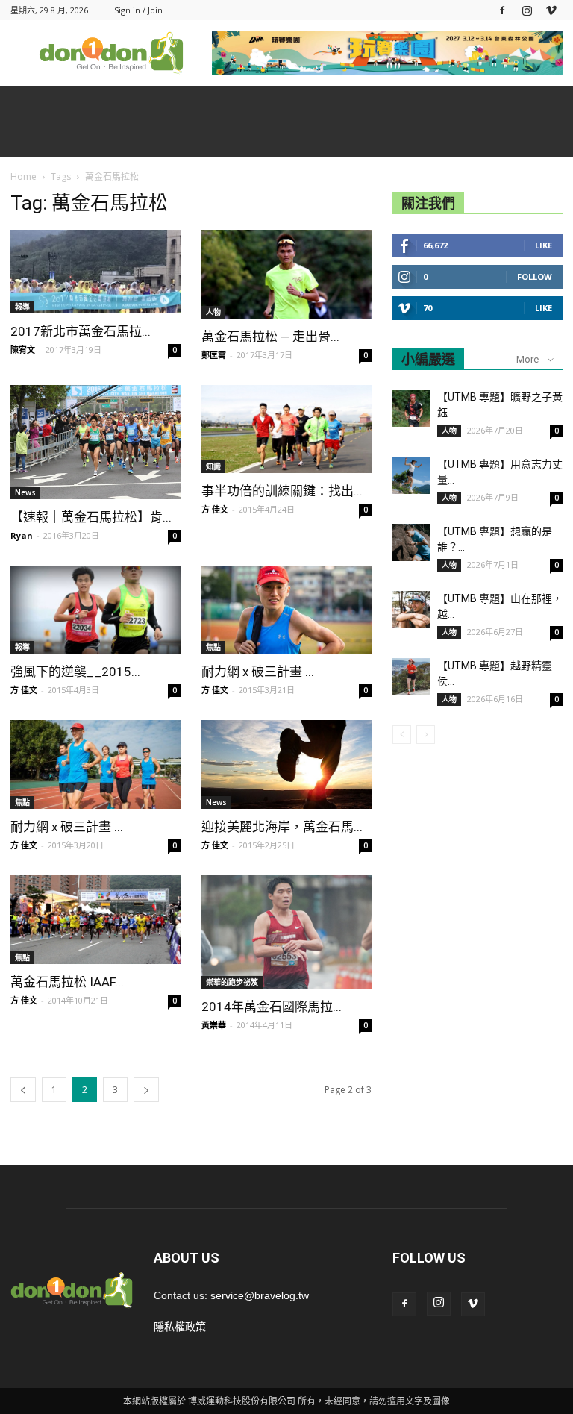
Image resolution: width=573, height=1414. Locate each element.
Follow (534, 276)
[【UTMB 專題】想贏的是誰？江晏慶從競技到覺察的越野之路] (411, 542)
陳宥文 (22, 349)
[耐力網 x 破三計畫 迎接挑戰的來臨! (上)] (95, 764)
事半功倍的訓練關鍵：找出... (282, 491)
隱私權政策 (180, 1327)
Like (543, 245)
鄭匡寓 (213, 354)
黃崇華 (213, 1024)
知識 (213, 466)
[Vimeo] (551, 10)
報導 (22, 306)
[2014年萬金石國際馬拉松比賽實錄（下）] (286, 932)
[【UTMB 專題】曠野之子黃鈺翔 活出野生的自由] (411, 408)
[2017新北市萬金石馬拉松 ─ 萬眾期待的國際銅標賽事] (95, 271)
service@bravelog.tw (259, 1295)
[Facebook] (502, 10)
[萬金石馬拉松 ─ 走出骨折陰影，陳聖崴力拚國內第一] (286, 274)
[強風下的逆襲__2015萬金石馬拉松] (95, 610)
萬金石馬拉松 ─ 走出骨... (270, 336)
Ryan (21, 535)
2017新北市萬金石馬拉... (80, 331)
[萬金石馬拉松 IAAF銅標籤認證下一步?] (95, 919)
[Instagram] (527, 10)
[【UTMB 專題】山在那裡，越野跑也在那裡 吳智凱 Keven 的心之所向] (411, 609)
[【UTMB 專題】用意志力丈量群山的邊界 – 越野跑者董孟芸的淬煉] (411, 475)
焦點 (213, 647)
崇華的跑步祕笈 (232, 982)
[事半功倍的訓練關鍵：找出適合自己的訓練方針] (286, 429)
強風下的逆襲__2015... (75, 671)
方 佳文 (214, 509)
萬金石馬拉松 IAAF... (67, 982)
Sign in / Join (138, 10)
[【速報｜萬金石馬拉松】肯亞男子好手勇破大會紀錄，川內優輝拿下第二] (95, 442)
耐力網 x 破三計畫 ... (257, 671)
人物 (213, 312)
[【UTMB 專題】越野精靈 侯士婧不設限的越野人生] (411, 676)
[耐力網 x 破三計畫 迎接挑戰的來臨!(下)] (286, 610)
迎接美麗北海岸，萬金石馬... (282, 826)
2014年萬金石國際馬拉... (271, 1006)
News (25, 492)
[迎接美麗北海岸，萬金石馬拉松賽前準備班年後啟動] (286, 764)
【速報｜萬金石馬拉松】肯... (91, 517)
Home (23, 176)
